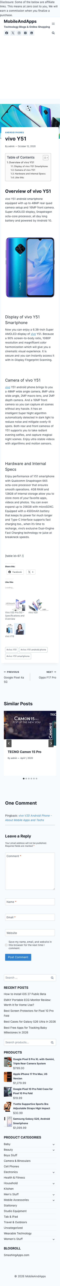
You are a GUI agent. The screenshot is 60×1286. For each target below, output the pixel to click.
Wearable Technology (18, 1233)
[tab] (23, 778)
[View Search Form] (53, 33)
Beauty (8, 1149)
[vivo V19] (15, 629)
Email (11, 917)
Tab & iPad (11, 1216)
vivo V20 (33, 612)
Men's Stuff (11, 1194)
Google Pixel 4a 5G (14, 677)
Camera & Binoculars (17, 1160)
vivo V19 (9, 636)
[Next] (51, 743)
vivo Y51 (12, 649)
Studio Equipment (15, 1211)
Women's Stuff (13, 1239)
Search (53, 1042)
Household (11, 1183)
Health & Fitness (14, 1177)
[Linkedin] (31, 33)
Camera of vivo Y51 (25, 170)
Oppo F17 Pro (47, 675)
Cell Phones (11, 1166)
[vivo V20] (38, 605)
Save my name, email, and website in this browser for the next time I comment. (30, 945)
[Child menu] (53, 1144)
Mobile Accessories (16, 1199)
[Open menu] (53, 23)
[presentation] (30, 728)
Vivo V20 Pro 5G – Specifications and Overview (14, 615)
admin (11, 146)
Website (12, 933)
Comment (14, 856)
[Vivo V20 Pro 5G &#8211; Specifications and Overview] (15, 605)
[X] (13, 33)
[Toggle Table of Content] (44, 157)
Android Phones (14, 132)
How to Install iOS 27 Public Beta (25, 994)
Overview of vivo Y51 (21, 162)
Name (11, 901)
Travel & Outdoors (15, 1222)
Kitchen (9, 1188)
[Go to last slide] (9, 743)
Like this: (19, 177)
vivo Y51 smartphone (18, 656)
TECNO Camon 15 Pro (24, 752)
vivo (33, 333)
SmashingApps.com (16, 1255)
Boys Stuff (10, 1155)
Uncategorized (13, 1227)
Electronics (11, 1172)
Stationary (10, 1205)
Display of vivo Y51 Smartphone (31, 166)
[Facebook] (6, 33)
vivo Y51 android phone (33, 649)
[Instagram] (19, 33)
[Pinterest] (25, 33)
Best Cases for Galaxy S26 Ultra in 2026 (30, 1021)
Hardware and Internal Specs (30, 173)
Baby (7, 1144)
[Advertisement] (30, 67)
